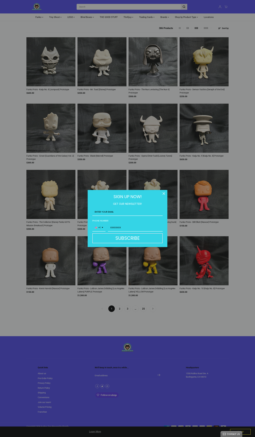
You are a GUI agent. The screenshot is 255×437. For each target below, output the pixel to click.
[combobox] (99, 228)
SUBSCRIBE (127, 238)
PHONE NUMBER (100, 220)
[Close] (163, 193)
